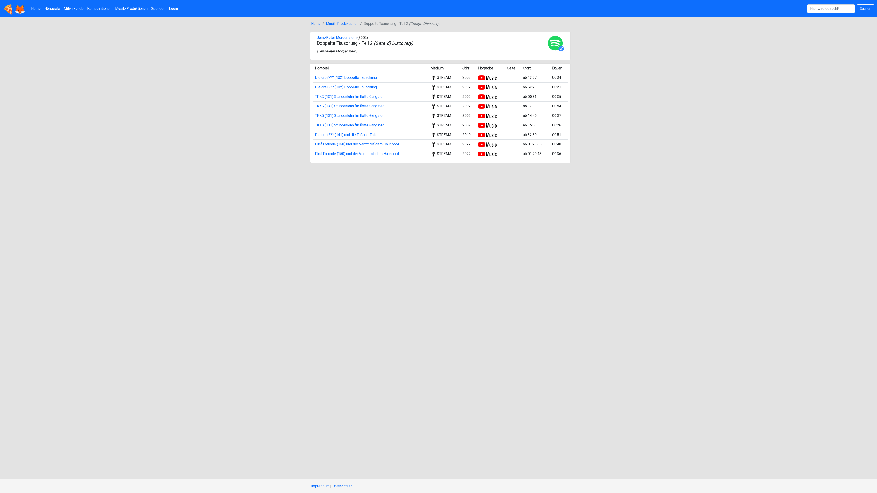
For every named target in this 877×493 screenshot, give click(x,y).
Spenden (158, 8)
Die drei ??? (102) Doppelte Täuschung (346, 77)
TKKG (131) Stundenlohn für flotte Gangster (349, 96)
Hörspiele (52, 8)
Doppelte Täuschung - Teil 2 (365, 43)
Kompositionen (99, 8)
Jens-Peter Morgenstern (337, 37)
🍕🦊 (14, 8)
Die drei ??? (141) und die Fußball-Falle (346, 135)
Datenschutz (342, 486)
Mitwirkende (74, 8)
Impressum (320, 486)
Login (173, 8)
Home (36, 8)
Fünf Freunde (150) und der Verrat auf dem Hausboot (357, 144)
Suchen (865, 8)
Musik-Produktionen (131, 8)
